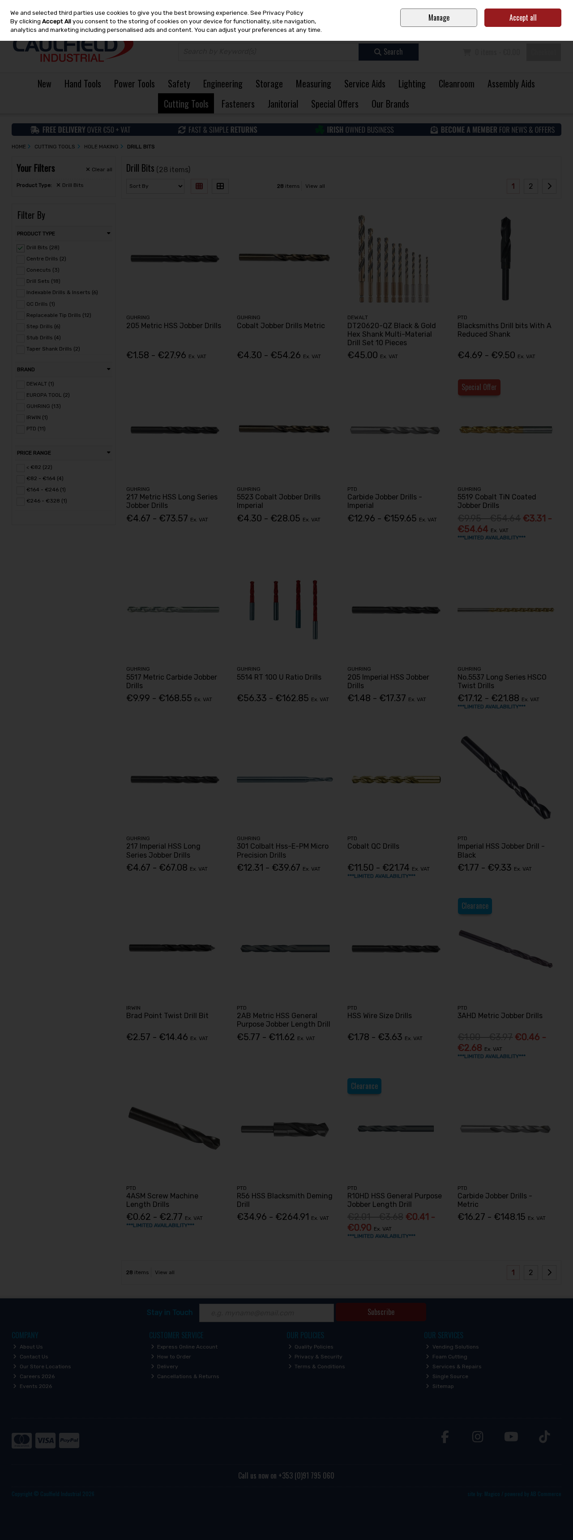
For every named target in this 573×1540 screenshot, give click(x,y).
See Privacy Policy (277, 12)
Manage (438, 17)
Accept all (523, 17)
